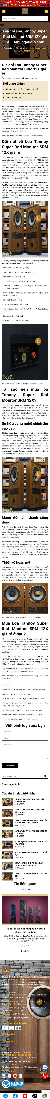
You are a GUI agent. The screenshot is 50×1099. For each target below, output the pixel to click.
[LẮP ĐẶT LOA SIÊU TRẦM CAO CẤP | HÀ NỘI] (7, 876)
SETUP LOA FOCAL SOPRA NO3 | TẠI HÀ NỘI (31, 853)
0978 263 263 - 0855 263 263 (17, 1055)
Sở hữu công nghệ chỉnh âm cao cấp (22, 89)
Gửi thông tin (10, 765)
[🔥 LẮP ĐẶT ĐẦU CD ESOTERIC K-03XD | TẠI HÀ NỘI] (7, 844)
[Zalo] (4, 1076)
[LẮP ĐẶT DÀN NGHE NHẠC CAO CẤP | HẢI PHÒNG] (7, 812)
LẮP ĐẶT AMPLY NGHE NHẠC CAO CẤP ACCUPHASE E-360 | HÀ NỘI (31, 821)
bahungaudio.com (17, 671)
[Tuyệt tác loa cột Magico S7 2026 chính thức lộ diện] (25, 909)
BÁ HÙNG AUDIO (18, 129)
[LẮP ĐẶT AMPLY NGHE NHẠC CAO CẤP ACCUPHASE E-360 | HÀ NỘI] (7, 823)
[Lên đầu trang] (44, 1088)
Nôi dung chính (14, 83)
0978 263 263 (19, 1014)
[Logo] (25, 11)
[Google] (20, 1076)
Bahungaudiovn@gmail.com (20, 1017)
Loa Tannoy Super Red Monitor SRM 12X (31, 383)
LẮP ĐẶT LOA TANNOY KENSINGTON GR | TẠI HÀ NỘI (31, 832)
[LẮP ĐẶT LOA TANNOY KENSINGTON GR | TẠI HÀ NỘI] (7, 834)
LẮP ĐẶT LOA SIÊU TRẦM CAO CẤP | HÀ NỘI (31, 874)
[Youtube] (15, 1076)
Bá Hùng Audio (8, 639)
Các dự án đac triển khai (19, 793)
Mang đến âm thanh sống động (19, 93)
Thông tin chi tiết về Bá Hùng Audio (29, 136)
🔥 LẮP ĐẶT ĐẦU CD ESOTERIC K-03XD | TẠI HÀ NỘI (31, 843)
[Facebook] (9, 1076)
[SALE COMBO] (25, 3)
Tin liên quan (25, 883)
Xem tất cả (25, 889)
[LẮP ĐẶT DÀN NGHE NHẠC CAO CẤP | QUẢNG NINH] (7, 802)
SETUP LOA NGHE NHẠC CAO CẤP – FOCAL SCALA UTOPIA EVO (29, 864)
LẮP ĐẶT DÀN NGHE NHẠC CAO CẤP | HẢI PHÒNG (30, 811)
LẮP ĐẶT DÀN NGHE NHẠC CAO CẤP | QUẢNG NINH (30, 800)
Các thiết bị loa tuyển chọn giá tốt (28, 617)
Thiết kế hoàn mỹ (13, 97)
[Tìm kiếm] (45, 18)
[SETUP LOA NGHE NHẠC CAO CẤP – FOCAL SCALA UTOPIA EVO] (7, 866)
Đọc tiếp (25, 951)
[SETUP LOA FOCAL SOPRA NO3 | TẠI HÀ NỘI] (7, 855)
